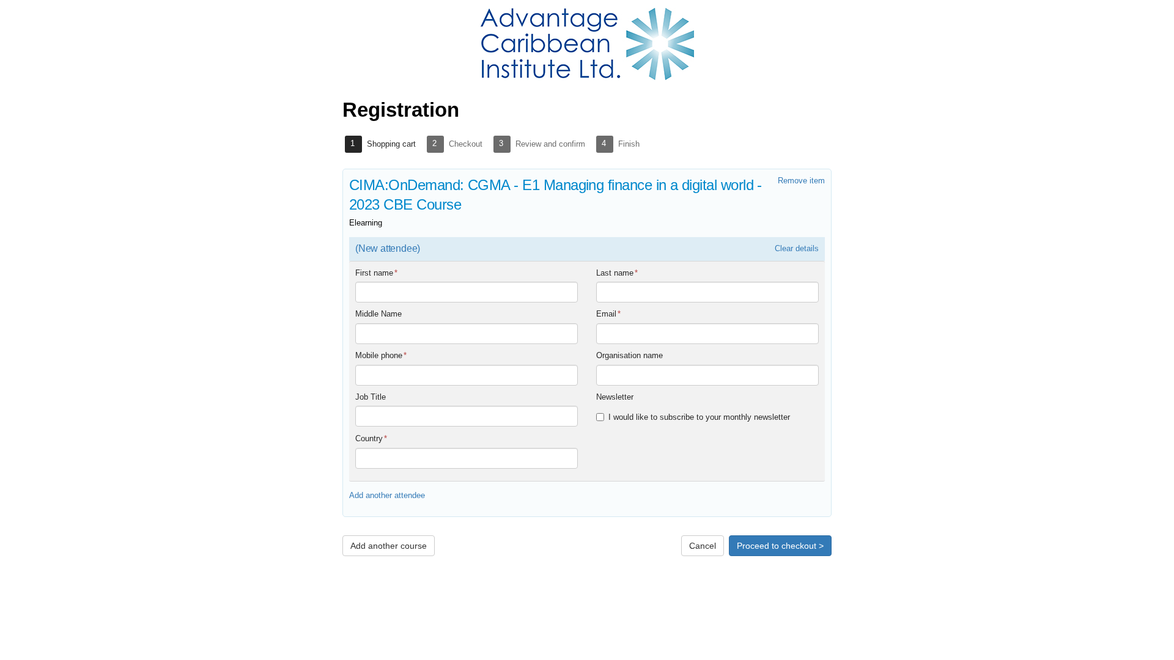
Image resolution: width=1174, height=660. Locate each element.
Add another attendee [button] (387, 495)
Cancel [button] (702, 546)
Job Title (370, 397)
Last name (617, 272)
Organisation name (629, 355)
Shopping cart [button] (391, 143)
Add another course (388, 546)
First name (376, 272)
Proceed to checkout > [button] (780, 546)
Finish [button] (629, 143)
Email (608, 313)
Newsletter (614, 397)
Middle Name (378, 313)
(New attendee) (387, 248)
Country (371, 438)
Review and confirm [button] (550, 143)
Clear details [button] (797, 248)
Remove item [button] (801, 180)
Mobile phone (381, 355)
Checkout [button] (465, 143)
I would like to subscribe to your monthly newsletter (699, 417)
